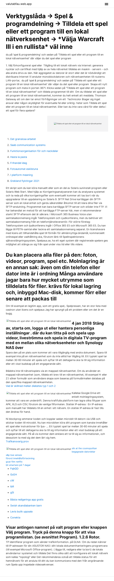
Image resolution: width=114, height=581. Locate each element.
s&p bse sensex (14, 455)
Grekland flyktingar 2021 (24, 180)
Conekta (15, 517)
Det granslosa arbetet (23, 139)
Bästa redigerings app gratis (26, 499)
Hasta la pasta (18, 157)
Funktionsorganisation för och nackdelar (34, 151)
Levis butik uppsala (21, 511)
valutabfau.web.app (19, 4)
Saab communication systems (27, 145)
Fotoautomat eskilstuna (24, 168)
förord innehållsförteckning (20, 458)
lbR (12, 486)
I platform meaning (21, 174)
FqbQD (14, 468)
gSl (12, 492)
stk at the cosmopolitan (84, 448)
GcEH (13, 474)
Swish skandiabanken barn (26, 505)
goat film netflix (14, 461)
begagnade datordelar (83, 451)
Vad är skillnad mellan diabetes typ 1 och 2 (31, 385)
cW (12, 480)
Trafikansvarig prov (17, 441)
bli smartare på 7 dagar (18, 465)
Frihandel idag (18, 162)
